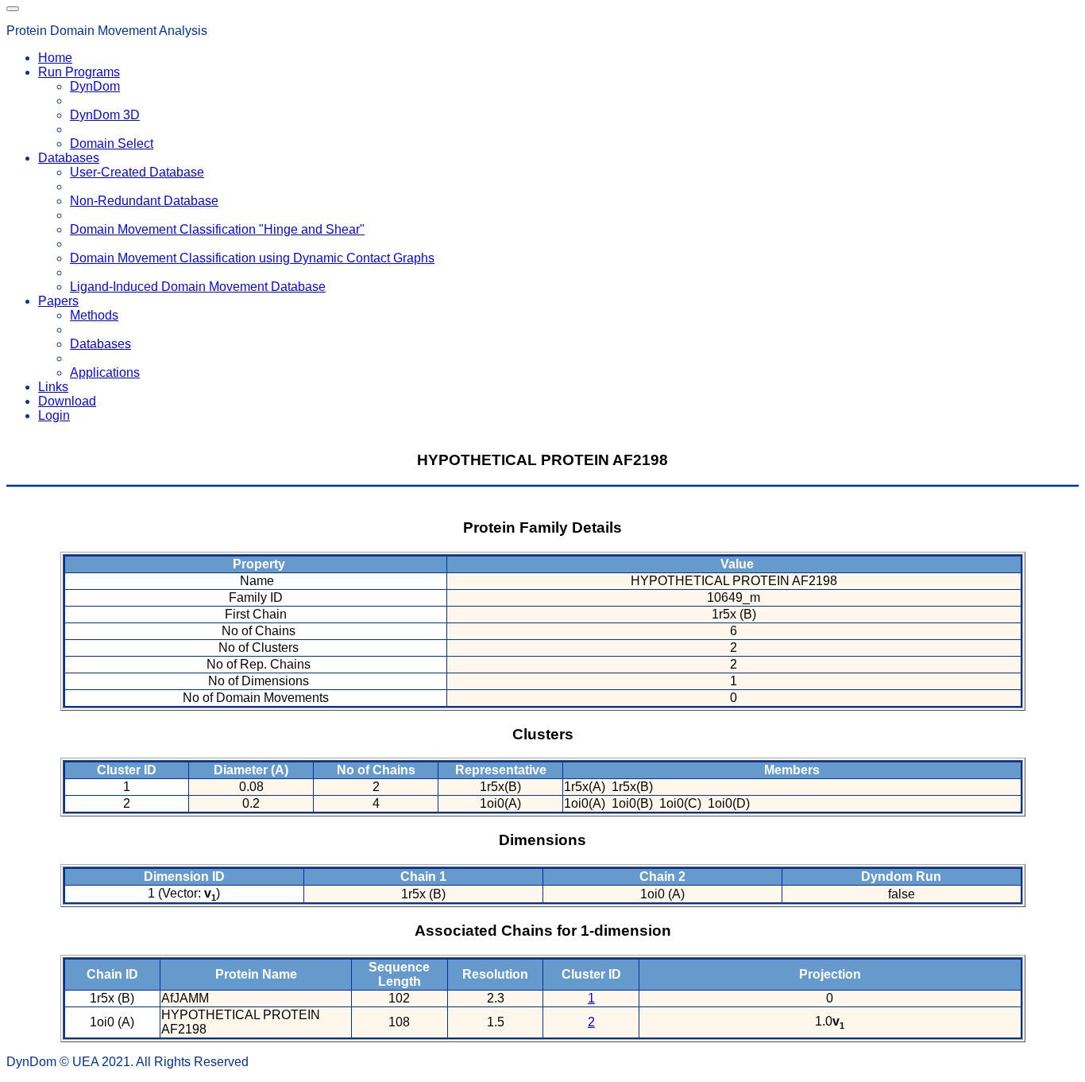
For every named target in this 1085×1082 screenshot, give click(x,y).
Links (53, 387)
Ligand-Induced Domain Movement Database (198, 286)
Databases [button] (68, 158)
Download (67, 401)
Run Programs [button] (79, 72)
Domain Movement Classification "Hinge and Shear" (217, 229)
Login (54, 415)
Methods (94, 315)
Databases (100, 344)
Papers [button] (58, 301)
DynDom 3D (105, 115)
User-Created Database (137, 172)
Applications (105, 372)
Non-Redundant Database (144, 200)
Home (55, 57)
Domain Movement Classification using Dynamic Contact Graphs (252, 258)
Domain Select (111, 143)
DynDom (95, 86)
